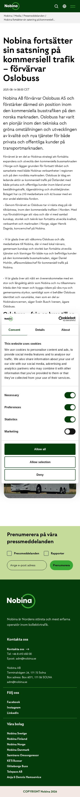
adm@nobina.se (26, 658)
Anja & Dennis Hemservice (24, 777)
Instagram (14, 707)
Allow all (40, 449)
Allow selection (40, 462)
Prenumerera (61, 565)
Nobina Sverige (17, 733)
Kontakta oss (15, 649)
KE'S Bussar (14, 761)
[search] (56, 6)
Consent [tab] (14, 329)
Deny (40, 474)
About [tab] (65, 329)
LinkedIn (13, 713)
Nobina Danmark (18, 750)
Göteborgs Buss (17, 766)
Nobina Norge (16, 744)
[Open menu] (73, 6)
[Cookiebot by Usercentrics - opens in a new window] (59, 318)
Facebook (13, 702)
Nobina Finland (17, 739)
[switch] (70, 407)
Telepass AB (14, 772)
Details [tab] (40, 329)
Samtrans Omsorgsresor (23, 755)
